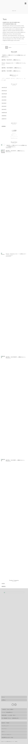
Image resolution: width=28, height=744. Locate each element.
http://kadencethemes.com (9, 24)
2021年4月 (4, 106)
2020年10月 (4, 112)
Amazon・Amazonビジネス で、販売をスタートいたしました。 (14, 63)
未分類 (3, 583)
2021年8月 (4, 100)
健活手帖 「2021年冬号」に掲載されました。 (11, 59)
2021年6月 (4, 103)
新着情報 (4, 126)
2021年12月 (4, 87)
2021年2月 (4, 109)
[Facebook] (13, 704)
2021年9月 (4, 96)
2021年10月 (4, 93)
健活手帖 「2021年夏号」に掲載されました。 (11, 70)
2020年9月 (4, 115)
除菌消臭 (4, 586)
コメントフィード (14, 136)
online (2, 80)
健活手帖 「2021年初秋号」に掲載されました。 (12, 67)
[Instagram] (15, 704)
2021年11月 (4, 90)
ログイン (14, 133)
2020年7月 (4, 118)
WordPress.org (14, 138)
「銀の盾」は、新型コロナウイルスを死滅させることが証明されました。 (13, 56)
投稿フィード (14, 135)
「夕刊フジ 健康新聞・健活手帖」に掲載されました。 (12, 78)
